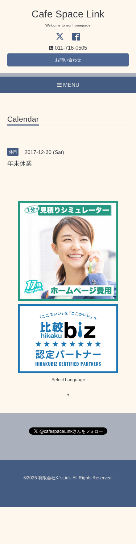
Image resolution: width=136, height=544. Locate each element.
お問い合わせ (68, 59)
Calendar (23, 119)
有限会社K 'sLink (54, 477)
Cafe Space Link (68, 14)
